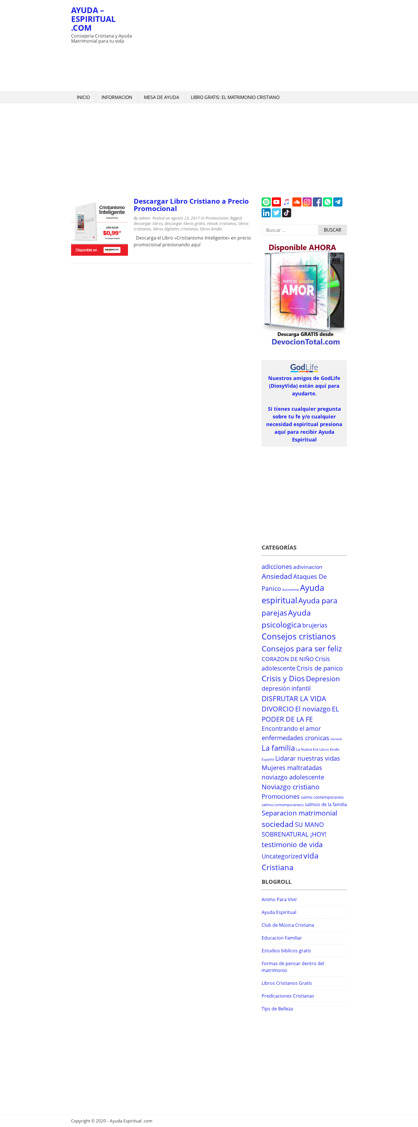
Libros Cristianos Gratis (287, 983)
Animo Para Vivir (279, 899)
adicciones (277, 566)
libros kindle (211, 229)
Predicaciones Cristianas (288, 996)
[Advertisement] (241, 45)
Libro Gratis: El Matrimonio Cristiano (235, 97)
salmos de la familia (326, 804)
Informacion (117, 97)
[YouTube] (276, 205)
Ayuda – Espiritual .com (93, 19)
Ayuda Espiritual (279, 912)
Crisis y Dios (283, 678)
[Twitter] (276, 215)
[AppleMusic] (286, 205)
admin (144, 218)
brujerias (314, 625)
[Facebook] (317, 205)
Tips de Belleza (277, 1009)
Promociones (217, 218)
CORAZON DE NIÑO (288, 659)
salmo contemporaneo (322, 797)
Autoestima (290, 590)
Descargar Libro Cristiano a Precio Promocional (191, 204)
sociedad (278, 824)
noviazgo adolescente (293, 777)
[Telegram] (337, 205)
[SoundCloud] (296, 205)
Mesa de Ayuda (161, 97)
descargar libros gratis (185, 223)
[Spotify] (266, 205)
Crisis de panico (320, 668)
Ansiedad (277, 576)
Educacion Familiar (282, 938)
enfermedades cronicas (295, 737)
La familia (278, 748)
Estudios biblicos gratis (286, 951)
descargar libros (148, 223)
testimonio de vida (292, 844)
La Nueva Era (307, 749)
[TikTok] (286, 215)
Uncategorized (282, 856)
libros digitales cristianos (175, 229)
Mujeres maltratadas (292, 767)
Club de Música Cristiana (288, 925)
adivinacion (307, 567)
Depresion (323, 678)
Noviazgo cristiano (291, 786)
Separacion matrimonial (299, 813)
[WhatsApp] (327, 205)
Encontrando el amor (291, 728)
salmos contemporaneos (283, 804)
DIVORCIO (278, 708)
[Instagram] (307, 205)
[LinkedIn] (266, 215)
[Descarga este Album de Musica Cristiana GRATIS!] (304, 345)
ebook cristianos (221, 223)
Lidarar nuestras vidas (307, 758)
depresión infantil (286, 688)
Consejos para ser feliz (302, 648)
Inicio (83, 97)
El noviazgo (313, 708)
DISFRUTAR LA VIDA (294, 698)
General (336, 739)
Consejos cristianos (299, 636)
